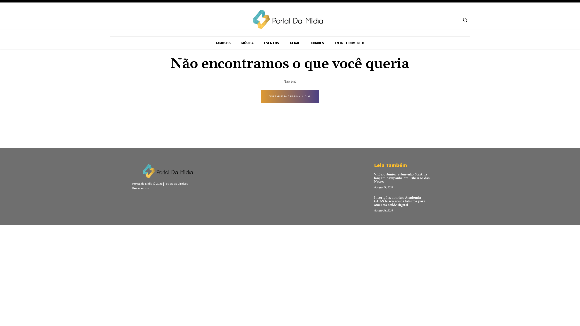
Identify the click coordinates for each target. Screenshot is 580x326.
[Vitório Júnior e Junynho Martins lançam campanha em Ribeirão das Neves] (440, 179)
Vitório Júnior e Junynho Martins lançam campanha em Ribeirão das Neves (402, 178)
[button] (464, 19)
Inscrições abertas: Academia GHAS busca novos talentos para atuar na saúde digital (399, 201)
